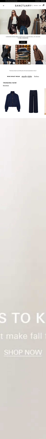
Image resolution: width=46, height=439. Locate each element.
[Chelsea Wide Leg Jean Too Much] (33, 102)
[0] (43, 5)
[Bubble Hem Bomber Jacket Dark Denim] (13, 102)
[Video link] (23, 21)
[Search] (32, 5)
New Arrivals (6, 86)
